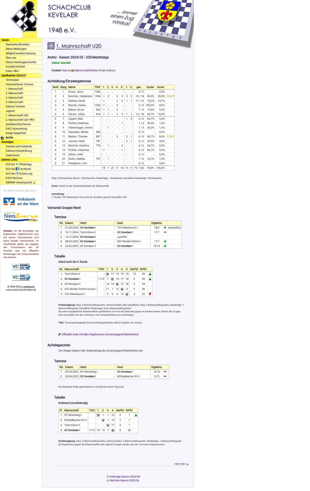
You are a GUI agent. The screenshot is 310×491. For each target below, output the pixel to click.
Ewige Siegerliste (16, 133)
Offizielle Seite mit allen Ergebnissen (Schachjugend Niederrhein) (100, 334)
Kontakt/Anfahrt (15, 66)
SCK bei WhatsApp (19, 164)
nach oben (180, 464)
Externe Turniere (15, 106)
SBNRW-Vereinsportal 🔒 (21, 182)
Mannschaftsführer (86, 70)
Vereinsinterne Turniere (19, 84)
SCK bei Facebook (18, 168)
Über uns (11, 57)
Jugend (10, 110)
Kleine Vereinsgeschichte (21, 62)
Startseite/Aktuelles (18, 44)
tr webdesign (28, 286)
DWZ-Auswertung (16, 128)
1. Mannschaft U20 (17, 115)
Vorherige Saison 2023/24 (124, 476)
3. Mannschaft (14, 97)
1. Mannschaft (14, 88)
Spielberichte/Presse (18, 124)
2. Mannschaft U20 (17, 119)
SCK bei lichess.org (19, 173)
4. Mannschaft (14, 102)
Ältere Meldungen (16, 48)
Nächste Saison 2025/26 (124, 480)
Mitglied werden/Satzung (20, 53)
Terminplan (12, 79)
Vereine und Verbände (19, 146)
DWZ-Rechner (14, 178)
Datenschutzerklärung (19, 150)
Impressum (12, 155)
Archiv (9, 137)
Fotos (9, 71)
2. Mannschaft (14, 93)
